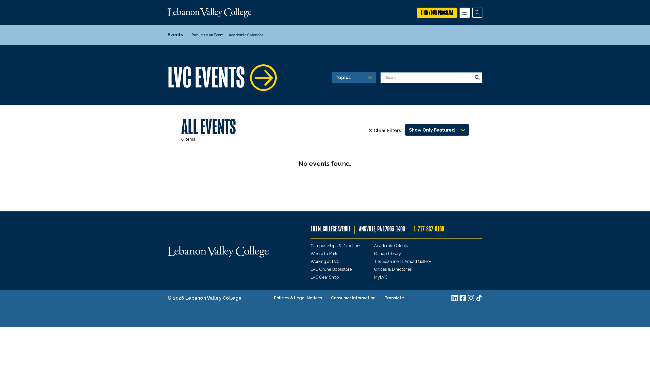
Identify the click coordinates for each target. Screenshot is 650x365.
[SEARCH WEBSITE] (477, 13)
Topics (343, 77)
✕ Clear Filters (384, 130)
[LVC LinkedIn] (454, 298)
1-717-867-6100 (429, 229)
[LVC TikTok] (479, 298)
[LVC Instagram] (471, 298)
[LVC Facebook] (463, 298)
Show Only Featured (432, 130)
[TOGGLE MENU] (465, 13)
